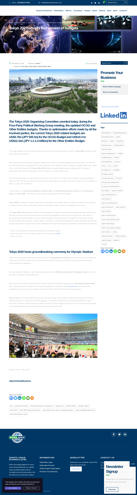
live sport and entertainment (110, 182)
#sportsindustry (119, 145)
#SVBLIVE (116, 157)
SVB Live (68, 10)
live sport (119, 178)
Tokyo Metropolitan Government (85, 410)
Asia (11, 406)
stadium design (106, 240)
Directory (102, 10)
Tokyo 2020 (13, 410)
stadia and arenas (107, 236)
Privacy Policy (31, 488)
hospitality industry (107, 174)
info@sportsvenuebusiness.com (52, 2)
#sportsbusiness (107, 145)
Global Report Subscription (50, 468)
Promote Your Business (44, 10)
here (58, 233)
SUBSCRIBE (76, 469)
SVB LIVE (104, 244)
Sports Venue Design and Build (111, 228)
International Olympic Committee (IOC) (41, 406)
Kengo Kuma (59, 406)
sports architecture (107, 207)
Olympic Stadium (84, 406)
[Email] (28, 398)
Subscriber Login (46, 462)
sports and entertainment (109, 203)
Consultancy (78, 10)
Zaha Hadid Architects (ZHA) (18, 414)
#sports (112, 141)
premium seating (117, 190)
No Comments (93, 63)
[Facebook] (11, 398)
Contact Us (123, 10)
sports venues (106, 232)
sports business (121, 207)
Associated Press (72, 286)
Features (87, 10)
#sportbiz (104, 141)
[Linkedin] (19, 398)
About (115, 10)
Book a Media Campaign (112, 86)
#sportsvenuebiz (107, 149)
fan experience (106, 170)
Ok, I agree (13, 488)
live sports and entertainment (111, 186)
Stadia (115, 232)
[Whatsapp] (24, 398)
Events (94, 10)
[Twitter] (15, 398)
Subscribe (112, 489)
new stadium (105, 190)
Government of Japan (21, 406)
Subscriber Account (47, 465)
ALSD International (107, 162)
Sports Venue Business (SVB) (110, 219)
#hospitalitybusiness (120, 133)
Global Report (58, 10)
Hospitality (116, 170)
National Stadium (71, 406)
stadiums (116, 240)
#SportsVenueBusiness (108, 153)
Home (11, 22)
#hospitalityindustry (108, 137)
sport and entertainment (109, 195)
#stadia (120, 153)
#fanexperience (106, 133)
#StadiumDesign (106, 157)
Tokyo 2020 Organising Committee (29, 410)
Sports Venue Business (109, 215)
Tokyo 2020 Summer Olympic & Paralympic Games (58, 410)
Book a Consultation (110, 92)
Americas (117, 162)
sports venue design (108, 223)
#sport (118, 137)
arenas (104, 166)
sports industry (106, 211)
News (109, 10)
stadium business (120, 236)
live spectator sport (107, 178)
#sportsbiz (120, 141)
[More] (32, 398)
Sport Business (106, 199)
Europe (115, 166)
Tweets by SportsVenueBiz (110, 107)
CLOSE (132, 464)
